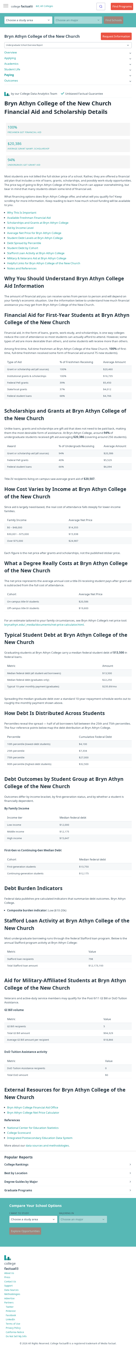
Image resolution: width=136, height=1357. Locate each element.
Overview (10, 52)
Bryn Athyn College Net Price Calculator (33, 1112)
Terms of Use (13, 1323)
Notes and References (21, 268)
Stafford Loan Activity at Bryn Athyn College (36, 253)
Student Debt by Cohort (22, 248)
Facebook (11, 1315)
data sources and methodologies (47, 1145)
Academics (11, 64)
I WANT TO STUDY (19, 1213)
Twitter (10, 1306)
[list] (68, 52)
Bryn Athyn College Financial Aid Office (32, 1107)
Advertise (9, 1298)
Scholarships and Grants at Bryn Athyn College (37, 223)
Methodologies (12, 1294)
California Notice (15, 1332)
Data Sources (11, 1289)
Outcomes (11, 80)
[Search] (101, 6)
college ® (22, 6)
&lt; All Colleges (44, 6)
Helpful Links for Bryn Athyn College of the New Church (43, 263)
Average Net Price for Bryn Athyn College (34, 233)
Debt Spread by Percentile (24, 243)
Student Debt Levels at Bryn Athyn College (35, 238)
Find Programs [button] (122, 6)
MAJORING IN (66, 1213)
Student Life (12, 69)
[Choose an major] (78, 20)
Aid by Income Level (20, 228)
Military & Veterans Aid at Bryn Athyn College (36, 258)
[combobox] (101, 6)
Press (7, 1277)
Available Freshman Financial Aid (29, 218)
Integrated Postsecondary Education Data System (39, 1138)
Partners (9, 1302)
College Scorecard (19, 1133)
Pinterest (11, 1310)
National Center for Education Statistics (33, 1128)
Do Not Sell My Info (16, 1336)
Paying (9, 75)
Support (8, 1285)
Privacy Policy (13, 1327)
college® (11, 1266)
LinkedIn (10, 1319)
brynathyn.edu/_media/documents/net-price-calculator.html (44, 624)
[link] (68, 52)
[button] (116, 36)
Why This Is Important (21, 212)
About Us (9, 1273)
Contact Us (10, 1281)
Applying (10, 58)
